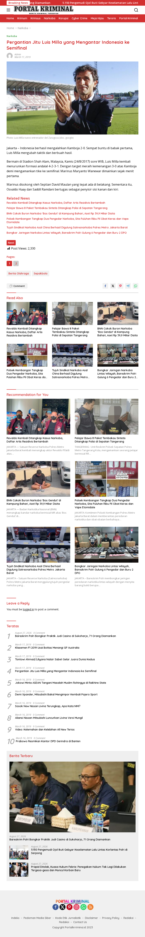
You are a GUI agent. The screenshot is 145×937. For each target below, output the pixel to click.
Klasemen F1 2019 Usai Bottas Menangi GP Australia (47, 647)
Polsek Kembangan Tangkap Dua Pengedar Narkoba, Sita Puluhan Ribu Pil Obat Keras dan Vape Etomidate (68, 220)
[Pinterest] (69, 907)
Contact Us (80, 922)
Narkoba (12, 36)
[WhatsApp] (83, 907)
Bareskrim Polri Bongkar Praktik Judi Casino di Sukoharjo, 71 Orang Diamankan (65, 636)
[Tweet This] (113, 286)
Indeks (15, 918)
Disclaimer (91, 918)
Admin (18, 54)
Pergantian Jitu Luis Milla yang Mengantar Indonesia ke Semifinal (55, 671)
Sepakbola (40, 273)
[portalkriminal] (43, 10)
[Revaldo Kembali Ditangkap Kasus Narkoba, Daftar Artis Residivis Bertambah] (27, 313)
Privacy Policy (110, 918)
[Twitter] (62, 907)
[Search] (136, 10)
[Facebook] (55, 907)
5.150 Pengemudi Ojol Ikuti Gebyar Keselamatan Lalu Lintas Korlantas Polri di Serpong (79, 851)
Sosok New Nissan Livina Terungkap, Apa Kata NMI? (47, 706)
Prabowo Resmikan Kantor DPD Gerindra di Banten (48, 741)
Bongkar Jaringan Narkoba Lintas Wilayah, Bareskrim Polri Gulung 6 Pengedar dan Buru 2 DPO (67, 232)
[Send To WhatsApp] (135, 286)
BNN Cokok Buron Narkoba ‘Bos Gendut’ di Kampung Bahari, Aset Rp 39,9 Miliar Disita (61, 213)
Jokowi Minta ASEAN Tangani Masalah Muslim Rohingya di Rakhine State (60, 682)
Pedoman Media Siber (37, 918)
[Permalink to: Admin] (10, 55)
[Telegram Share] (128, 286)
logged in (28, 609)
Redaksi (128, 918)
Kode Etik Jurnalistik (68, 918)
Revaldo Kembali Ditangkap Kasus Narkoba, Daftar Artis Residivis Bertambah (56, 202)
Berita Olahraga (18, 273)
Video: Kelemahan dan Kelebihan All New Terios (45, 729)
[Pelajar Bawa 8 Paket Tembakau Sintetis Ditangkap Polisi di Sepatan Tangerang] (72, 313)
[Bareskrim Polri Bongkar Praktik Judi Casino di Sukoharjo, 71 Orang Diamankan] (72, 797)
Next (11, 242)
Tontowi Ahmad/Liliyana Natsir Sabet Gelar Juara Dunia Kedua (55, 659)
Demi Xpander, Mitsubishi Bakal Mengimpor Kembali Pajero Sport (56, 694)
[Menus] (9, 10)
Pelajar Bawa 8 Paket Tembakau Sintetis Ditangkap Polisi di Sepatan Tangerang (57, 208)
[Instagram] (76, 907)
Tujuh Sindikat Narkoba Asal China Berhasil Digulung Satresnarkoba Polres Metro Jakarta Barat (67, 227)
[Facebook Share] (105, 286)
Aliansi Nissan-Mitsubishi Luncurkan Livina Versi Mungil (49, 718)
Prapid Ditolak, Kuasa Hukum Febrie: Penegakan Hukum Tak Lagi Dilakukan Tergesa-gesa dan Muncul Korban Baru (78, 868)
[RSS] (90, 907)
